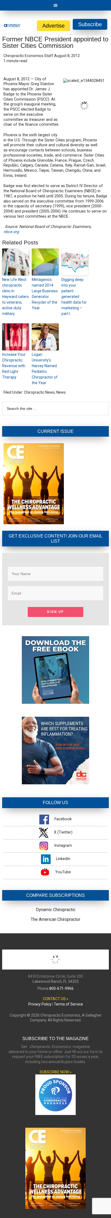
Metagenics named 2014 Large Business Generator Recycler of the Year (45, 293)
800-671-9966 (61, 988)
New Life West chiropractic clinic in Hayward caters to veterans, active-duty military (15, 296)
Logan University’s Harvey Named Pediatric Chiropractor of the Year (45, 368)
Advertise (53, 26)
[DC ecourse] (55, 782)
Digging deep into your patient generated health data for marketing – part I (74, 296)
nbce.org (11, 232)
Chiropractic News (39, 392)
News (61, 392)
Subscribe (90, 24)
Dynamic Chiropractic (55, 909)
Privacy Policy (39, 1004)
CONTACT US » (55, 999)
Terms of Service (68, 1004)
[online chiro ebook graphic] (55, 702)
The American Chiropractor (55, 919)
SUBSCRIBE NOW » (55, 1072)
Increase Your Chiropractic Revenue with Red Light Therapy (14, 365)
